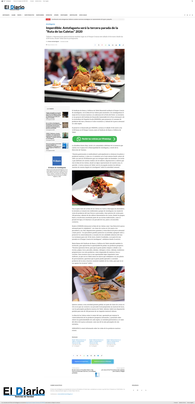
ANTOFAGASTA (6, 15)
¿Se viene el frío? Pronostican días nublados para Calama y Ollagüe (113, 370)
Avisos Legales (46, 1)
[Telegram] (119, 45)
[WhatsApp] (105, 45)
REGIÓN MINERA (40, 15)
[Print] (116, 45)
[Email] (112, 45)
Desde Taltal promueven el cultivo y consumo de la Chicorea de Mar (79, 341)
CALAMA (13, 15)
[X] (192, 15)
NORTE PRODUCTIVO (29, 15)
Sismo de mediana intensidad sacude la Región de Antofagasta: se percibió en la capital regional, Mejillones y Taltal (53, 146)
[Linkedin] (109, 45)
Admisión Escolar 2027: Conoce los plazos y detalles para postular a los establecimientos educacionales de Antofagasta (82, 19)
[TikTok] (190, 15)
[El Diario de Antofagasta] (57, 160)
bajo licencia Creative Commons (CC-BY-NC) (35, 402)
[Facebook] (185, 15)
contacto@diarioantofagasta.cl (65, 394)
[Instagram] (187, 15)
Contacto (32, 1)
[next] (122, 19)
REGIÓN (19, 15)
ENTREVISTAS (49, 15)
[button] (192, 1)
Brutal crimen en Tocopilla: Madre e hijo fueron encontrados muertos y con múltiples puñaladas (84, 371)
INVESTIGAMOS (64, 15)
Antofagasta (50, 24)
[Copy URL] (123, 45)
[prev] (120, 19)
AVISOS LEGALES (83, 15)
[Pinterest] (102, 45)
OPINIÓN (56, 15)
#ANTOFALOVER (73, 15)
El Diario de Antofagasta (53, 41)
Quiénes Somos (38, 1)
